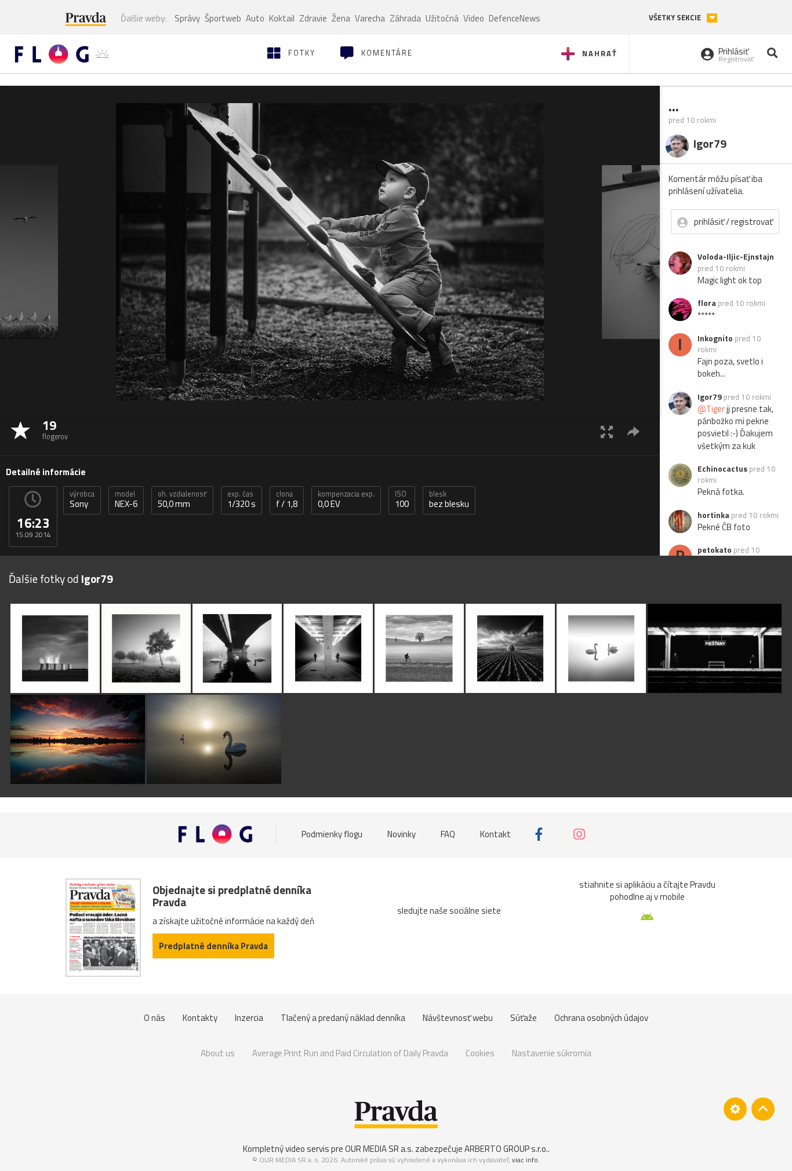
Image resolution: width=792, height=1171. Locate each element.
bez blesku (449, 499)
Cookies (480, 1053)
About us (218, 1053)
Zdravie (313, 18)
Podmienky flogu (331, 834)
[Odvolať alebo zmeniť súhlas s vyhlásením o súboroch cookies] (735, 1109)
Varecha (370, 18)
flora (706, 303)
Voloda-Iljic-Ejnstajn (735, 256)
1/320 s (241, 499)
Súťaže (523, 1018)
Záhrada (405, 18)
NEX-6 (126, 499)
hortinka (713, 515)
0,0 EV (346, 499)
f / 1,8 (286, 499)
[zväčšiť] (607, 431)
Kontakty (200, 1018)
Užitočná (442, 18)
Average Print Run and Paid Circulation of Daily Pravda (350, 1053)
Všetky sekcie (676, 17)
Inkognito (715, 338)
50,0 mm (182, 499)
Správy (187, 18)
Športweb (223, 18)
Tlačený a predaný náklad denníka (343, 1018)
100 (402, 499)
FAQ (448, 834)
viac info (525, 1159)
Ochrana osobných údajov (601, 1018)
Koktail (282, 18)
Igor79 (709, 397)
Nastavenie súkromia (551, 1053)
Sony (82, 499)
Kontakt (495, 834)
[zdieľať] (633, 431)
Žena (341, 18)
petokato (714, 550)
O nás (154, 1018)
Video (473, 18)
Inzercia (249, 1018)
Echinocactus (722, 469)
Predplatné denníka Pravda (213, 946)
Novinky (401, 834)
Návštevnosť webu (458, 1018)
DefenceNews (514, 18)
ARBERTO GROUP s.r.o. (506, 1148)
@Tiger (711, 408)
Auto (255, 18)
